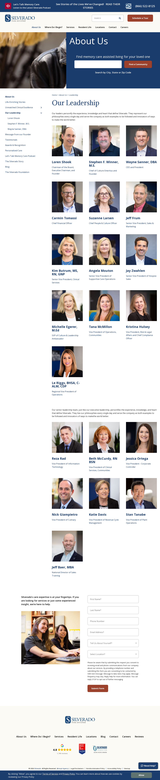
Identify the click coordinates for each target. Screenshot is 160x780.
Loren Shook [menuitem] (14, 118)
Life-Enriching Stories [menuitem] (15, 102)
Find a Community (138, 64)
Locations (91, 736)
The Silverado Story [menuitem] (14, 161)
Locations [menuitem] (100, 27)
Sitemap (127, 768)
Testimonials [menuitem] (11, 139)
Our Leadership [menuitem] (12, 112)
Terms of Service (50, 774)
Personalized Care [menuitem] (13, 150)
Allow (141, 775)
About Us (63, 95)
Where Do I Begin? (40, 736)
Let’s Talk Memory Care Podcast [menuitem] (20, 156)
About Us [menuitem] (36, 27)
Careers (126, 736)
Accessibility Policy (114, 768)
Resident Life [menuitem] (84, 27)
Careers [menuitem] (124, 27)
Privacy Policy (68, 774)
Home (54, 95)
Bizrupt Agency (62, 769)
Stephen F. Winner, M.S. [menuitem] (19, 123)
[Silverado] (20, 18)
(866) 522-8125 (145, 6)
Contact (114, 736)
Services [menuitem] (70, 27)
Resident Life (75, 736)
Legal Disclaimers (77, 768)
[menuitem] (12, 760)
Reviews (139, 736)
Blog (103, 736)
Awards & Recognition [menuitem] (15, 145)
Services (59, 736)
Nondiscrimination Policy (95, 768)
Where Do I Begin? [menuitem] (53, 27)
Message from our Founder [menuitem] (18, 134)
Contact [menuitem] (113, 27)
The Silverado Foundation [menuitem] (17, 172)
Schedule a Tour (140, 18)
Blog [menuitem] (7, 166)
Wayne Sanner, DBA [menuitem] (17, 129)
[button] (148, 765)
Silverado (37, 769)
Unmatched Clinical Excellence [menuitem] (19, 107)
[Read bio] (67, 140)
